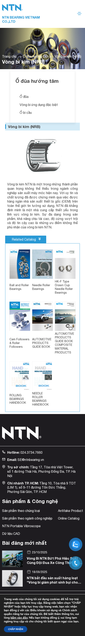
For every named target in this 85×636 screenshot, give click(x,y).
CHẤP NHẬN (15, 629)
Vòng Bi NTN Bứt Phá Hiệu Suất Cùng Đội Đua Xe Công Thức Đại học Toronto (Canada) (53, 562)
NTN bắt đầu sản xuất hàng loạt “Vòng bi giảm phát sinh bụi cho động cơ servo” (52, 582)
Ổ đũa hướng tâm (36, 56)
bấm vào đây (19, 618)
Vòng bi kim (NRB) (24, 126)
